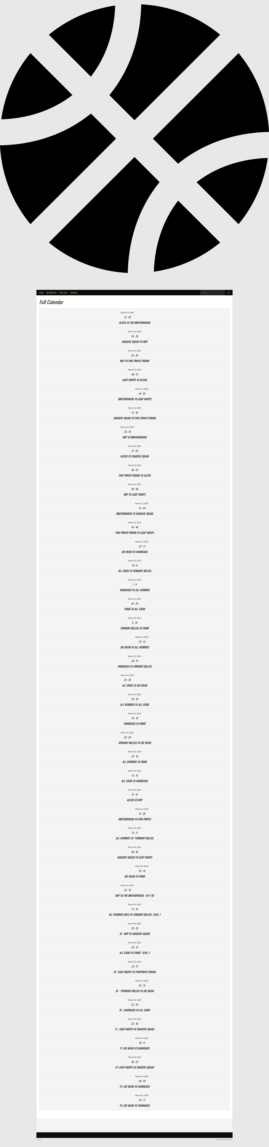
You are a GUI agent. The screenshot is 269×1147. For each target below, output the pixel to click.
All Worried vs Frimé (134, 762)
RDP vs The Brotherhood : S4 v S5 (134, 895)
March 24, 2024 (134, 771)
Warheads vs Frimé (134, 723)
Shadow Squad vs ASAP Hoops (134, 857)
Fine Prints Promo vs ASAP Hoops (134, 532)
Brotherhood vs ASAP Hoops (134, 399)
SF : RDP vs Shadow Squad (135, 934)
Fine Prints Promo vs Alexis (135, 475)
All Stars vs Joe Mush (134, 685)
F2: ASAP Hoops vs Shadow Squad (134, 1067)
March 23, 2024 (127, 312)
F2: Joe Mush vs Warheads (134, 1086)
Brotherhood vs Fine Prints (134, 819)
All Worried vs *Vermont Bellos (134, 838)
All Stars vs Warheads (134, 781)
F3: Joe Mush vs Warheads (134, 1105)
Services (73, 292)
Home (41, 292)
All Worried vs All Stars (134, 704)
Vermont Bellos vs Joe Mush (134, 743)
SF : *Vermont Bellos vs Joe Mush (134, 991)
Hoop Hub (63, 292)
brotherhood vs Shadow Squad (134, 513)
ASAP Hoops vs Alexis (134, 380)
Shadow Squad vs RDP (134, 342)
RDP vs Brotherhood (134, 437)
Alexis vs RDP (134, 800)
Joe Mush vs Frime (134, 876)
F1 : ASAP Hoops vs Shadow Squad (134, 1029)
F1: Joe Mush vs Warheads (134, 1048)
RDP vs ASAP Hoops (134, 494)
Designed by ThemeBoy (224, 1140)
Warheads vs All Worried (134, 590)
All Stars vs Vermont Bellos (134, 571)
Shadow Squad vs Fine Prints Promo (134, 418)
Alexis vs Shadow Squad (134, 456)
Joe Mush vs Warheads (134, 552)
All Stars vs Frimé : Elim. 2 (134, 953)
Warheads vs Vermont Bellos (134, 666)
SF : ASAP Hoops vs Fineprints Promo (134, 972)
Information (51, 292)
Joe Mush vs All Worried (134, 647)
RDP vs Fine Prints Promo (134, 361)
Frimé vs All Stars (134, 609)
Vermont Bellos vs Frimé (134, 628)
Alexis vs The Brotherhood (134, 322)
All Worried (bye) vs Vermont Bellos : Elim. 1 (134, 914)
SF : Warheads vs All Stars (134, 1010)
